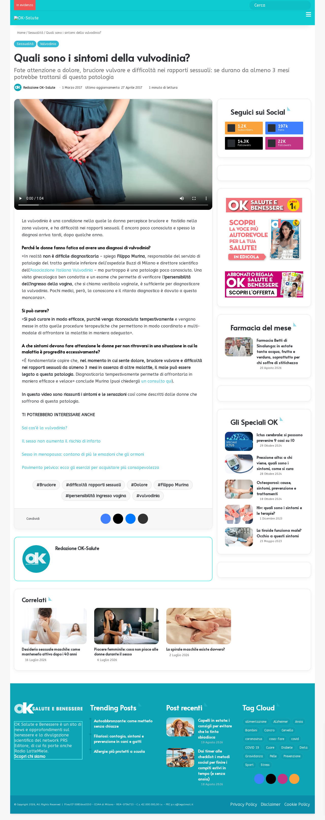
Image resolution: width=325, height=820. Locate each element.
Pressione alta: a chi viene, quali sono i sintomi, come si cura (275, 462)
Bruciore (48, 484)
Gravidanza (254, 756)
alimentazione (255, 721)
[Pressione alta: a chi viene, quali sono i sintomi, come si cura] (239, 464)
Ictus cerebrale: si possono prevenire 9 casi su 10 (280, 437)
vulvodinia (149, 495)
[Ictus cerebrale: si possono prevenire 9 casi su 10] (239, 441)
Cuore (270, 747)
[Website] (58, 557)
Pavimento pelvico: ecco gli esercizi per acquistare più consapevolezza (90, 467)
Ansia (299, 721)
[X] (118, 519)
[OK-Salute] (26, 18)
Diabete (286, 747)
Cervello (287, 730)
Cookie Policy (297, 804)
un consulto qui (156, 381)
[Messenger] (130, 519)
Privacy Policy (243, 804)
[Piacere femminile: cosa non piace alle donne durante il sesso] (126, 626)
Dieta (303, 747)
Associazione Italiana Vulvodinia (61, 270)
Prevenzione (292, 756)
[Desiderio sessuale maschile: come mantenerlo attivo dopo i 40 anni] (54, 626)
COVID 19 (252, 747)
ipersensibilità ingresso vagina (97, 495)
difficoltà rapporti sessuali (95, 484)
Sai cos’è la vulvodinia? (44, 427)
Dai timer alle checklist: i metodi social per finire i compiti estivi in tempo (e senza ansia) (214, 764)
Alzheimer (280, 721)
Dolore (141, 484)
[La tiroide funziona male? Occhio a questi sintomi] (239, 536)
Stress (265, 765)
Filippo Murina (175, 484)
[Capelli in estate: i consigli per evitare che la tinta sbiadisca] (180, 726)
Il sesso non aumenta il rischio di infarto (61, 441)
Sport (249, 765)
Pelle (273, 756)
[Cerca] (299, 16)
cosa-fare (276, 739)
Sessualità (35, 33)
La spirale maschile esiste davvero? (195, 649)
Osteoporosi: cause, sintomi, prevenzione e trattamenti (276, 488)
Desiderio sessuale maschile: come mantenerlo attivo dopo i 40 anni (51, 651)
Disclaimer (271, 804)
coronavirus (253, 739)
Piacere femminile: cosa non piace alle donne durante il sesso (126, 651)
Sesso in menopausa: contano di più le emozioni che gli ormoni (83, 454)
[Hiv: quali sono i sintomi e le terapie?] (239, 514)
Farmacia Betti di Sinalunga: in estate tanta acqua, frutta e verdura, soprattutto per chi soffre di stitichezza (278, 351)
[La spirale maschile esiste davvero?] (198, 626)
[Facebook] (106, 519)
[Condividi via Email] (143, 519)
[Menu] (308, 16)
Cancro (269, 730)
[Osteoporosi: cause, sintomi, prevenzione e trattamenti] (239, 489)
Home (20, 33)
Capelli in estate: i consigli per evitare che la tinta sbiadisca (215, 728)
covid (295, 739)
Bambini (251, 730)
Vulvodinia (48, 44)
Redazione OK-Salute (39, 87)
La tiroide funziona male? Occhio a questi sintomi (279, 532)
